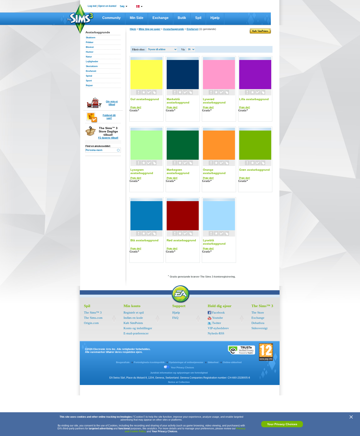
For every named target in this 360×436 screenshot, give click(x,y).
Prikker (89, 42)
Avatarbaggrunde (173, 29)
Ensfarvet (91, 71)
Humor (89, 52)
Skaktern (90, 37)
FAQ (175, 317)
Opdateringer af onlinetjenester (186, 362)
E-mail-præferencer (136, 333)
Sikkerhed (213, 362)
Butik (182, 18)
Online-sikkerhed (232, 362)
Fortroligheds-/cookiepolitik (149, 362)
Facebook (218, 312)
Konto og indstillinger (138, 328)
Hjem (133, 29)
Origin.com (91, 323)
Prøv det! (135, 107)
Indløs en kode (133, 317)
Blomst (90, 47)
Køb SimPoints (133, 323)
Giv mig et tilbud (112, 103)
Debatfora (257, 323)
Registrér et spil (134, 312)
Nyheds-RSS (216, 333)
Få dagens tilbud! (108, 137)
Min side (136, 18)
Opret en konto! (107, 6)
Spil (198, 18)
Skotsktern (92, 66)
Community (111, 18)
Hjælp (215, 18)
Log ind (92, 6)
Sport (89, 80)
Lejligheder (92, 61)
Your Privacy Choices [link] (182, 367)
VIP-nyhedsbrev (218, 328)
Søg (122, 6)
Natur (89, 56)
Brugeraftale (123, 362)
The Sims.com (93, 317)
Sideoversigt (259, 328)
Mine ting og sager (149, 29)
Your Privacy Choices (282, 424)
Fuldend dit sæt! (109, 117)
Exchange (160, 18)
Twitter (216, 323)
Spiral (89, 76)
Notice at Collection (179, 382)
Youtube (217, 317)
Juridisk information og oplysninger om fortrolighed (179, 372)
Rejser (89, 85)
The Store (257, 312)
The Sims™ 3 (93, 312)
